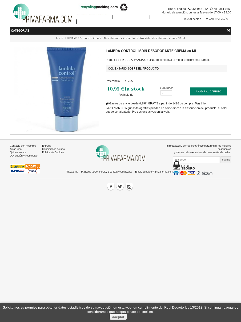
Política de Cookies (53, 152)
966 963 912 (200, 9)
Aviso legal (16, 149)
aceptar (118, 317)
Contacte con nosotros (23, 145)
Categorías (120, 30)
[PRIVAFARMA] (42, 13)
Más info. (200, 103)
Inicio (59, 38)
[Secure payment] (193, 172)
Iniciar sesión (192, 19)
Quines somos (18, 152)
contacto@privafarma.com (158, 171)
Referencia (113, 81)
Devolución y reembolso (23, 155)
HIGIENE (72, 38)
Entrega (46, 145)
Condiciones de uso (53, 149)
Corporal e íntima (90, 38)
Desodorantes (113, 38)
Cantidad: (166, 88)
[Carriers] (25, 168)
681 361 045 (222, 9)
